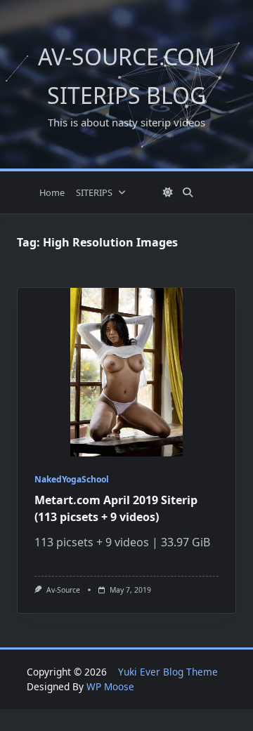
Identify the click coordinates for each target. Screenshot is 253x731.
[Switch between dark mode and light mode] (168, 192)
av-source (63, 590)
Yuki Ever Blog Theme (168, 671)
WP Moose (110, 686)
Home (52, 192)
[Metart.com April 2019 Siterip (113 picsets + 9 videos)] (126, 372)
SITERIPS (94, 192)
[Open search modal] (188, 192)
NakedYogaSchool (71, 479)
